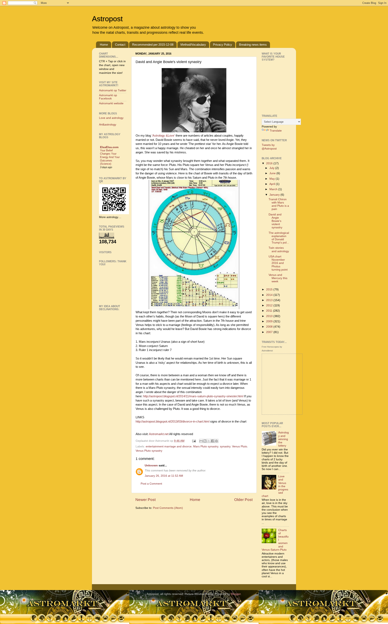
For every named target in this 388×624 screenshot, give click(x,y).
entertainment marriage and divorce (169, 446)
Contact (120, 44)
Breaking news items (253, 44)
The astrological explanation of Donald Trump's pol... (279, 237)
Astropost (107, 19)
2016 (269, 163)
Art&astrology (107, 124)
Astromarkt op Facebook (108, 97)
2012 (269, 305)
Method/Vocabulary (193, 44)
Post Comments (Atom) (168, 507)
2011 (269, 310)
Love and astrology (111, 117)
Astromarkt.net (159, 434)
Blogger (236, 594)
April (272, 184)
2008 (269, 326)
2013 (269, 300)
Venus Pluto (239, 446)
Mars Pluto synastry (205, 446)
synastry (225, 446)
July (272, 168)
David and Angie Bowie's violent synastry (275, 221)
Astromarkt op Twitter (112, 90)
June (272, 173)
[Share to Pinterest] (216, 441)
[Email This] (201, 441)
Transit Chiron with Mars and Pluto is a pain (279, 204)
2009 (269, 321)
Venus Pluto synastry (149, 450)
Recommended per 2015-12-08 (152, 44)
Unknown (151, 465)
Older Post (243, 500)
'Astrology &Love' (164, 135)
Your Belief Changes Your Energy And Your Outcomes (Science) (110, 157)
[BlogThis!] (205, 441)
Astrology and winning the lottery (283, 439)
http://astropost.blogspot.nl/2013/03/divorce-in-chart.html (172, 421)
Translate (276, 130)
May (272, 178)
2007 (269, 332)
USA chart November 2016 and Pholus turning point (278, 263)
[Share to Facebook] (213, 441)
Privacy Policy (222, 44)
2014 (269, 294)
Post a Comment (151, 483)
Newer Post (145, 500)
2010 (269, 316)
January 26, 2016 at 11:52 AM (164, 475)
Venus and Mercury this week (278, 278)
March (273, 189)
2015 (269, 289)
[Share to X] (209, 441)
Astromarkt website (111, 103)
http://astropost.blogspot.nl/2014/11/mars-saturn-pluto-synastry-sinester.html (193, 396)
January (274, 194)
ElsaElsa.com (109, 147)
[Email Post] (194, 440)
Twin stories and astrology (279, 249)
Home (104, 44)
